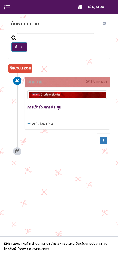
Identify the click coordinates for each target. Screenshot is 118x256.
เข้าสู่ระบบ (96, 7)
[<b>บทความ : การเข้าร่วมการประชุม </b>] (67, 94)
